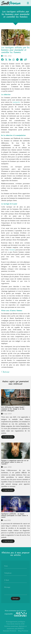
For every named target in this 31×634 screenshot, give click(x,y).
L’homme (12, 250)
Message (7, 587)
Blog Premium (23, 631)
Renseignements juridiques (15, 622)
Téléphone (8, 573)
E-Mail (6, 580)
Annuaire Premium (9, 631)
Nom (6, 566)
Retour (5, 372)
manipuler (16, 102)
